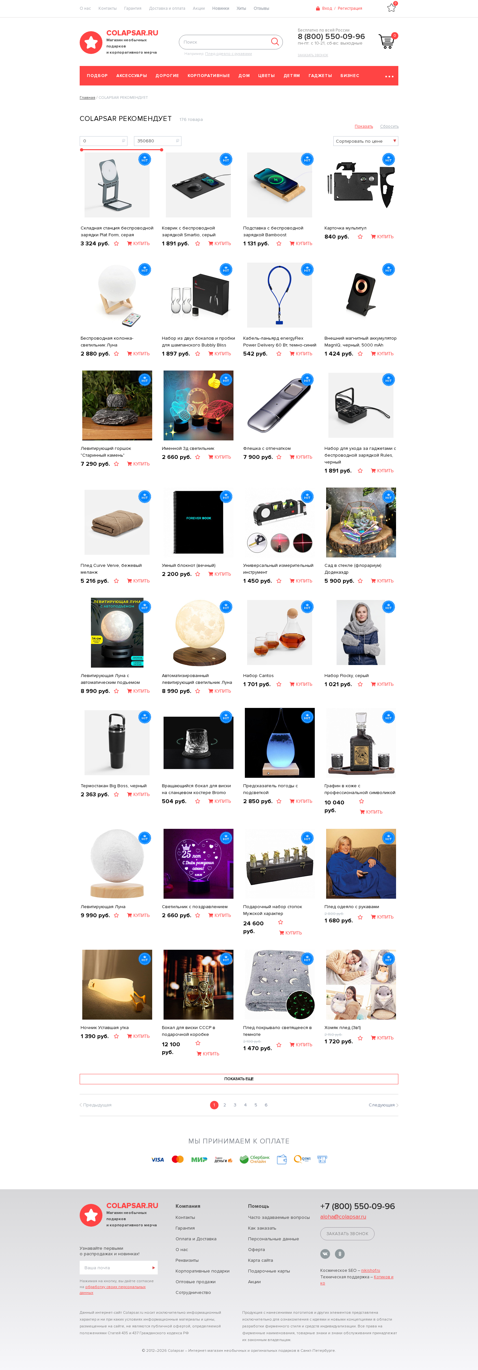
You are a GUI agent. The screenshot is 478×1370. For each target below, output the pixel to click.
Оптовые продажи (196, 1282)
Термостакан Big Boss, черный (114, 786)
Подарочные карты (269, 1271)
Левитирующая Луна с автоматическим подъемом (110, 679)
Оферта (256, 1249)
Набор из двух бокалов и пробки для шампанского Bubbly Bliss (198, 341)
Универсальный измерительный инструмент (278, 569)
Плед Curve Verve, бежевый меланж (111, 569)
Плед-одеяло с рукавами (228, 53)
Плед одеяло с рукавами (352, 906)
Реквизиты (187, 1260)
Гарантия (132, 8)
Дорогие (167, 75)
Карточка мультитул (345, 228)
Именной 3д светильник (188, 448)
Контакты (108, 8)
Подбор (97, 75)
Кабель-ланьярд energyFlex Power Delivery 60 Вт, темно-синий (279, 341)
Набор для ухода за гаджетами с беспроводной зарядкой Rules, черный (360, 455)
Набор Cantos (258, 675)
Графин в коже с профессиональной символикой (360, 789)
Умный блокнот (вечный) (189, 565)
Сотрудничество (193, 1292)
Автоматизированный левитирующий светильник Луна (197, 679)
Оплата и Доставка (196, 1239)
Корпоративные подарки (203, 1271)
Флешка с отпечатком (267, 448)
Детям (292, 75)
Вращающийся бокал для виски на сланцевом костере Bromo (196, 789)
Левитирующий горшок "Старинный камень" (106, 452)
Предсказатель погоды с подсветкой (270, 789)
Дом (244, 75)
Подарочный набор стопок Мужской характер (272, 910)
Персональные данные (273, 1239)
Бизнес (349, 75)
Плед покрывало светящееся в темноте (277, 1031)
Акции (199, 8)
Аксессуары (131, 75)
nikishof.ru (370, 1270)
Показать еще (239, 1078)
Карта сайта (260, 1260)
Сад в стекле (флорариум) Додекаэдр (353, 569)
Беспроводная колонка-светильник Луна (107, 341)
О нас (182, 1249)
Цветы (266, 75)
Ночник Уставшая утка (105, 1027)
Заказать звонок (313, 55)
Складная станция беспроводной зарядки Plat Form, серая (117, 231)
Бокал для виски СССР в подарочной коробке (188, 1031)
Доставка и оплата (167, 8)
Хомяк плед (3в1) (343, 1027)
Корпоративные (209, 75)
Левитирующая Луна (103, 906)
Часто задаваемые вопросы (279, 1217)
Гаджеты (320, 75)
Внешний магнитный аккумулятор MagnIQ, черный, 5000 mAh (361, 341)
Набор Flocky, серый (347, 675)
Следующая (382, 1105)
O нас (85, 8)
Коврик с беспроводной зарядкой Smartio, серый (189, 231)
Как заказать (262, 1228)
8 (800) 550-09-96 (331, 37)
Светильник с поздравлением (195, 906)
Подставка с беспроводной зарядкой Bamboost (273, 231)
